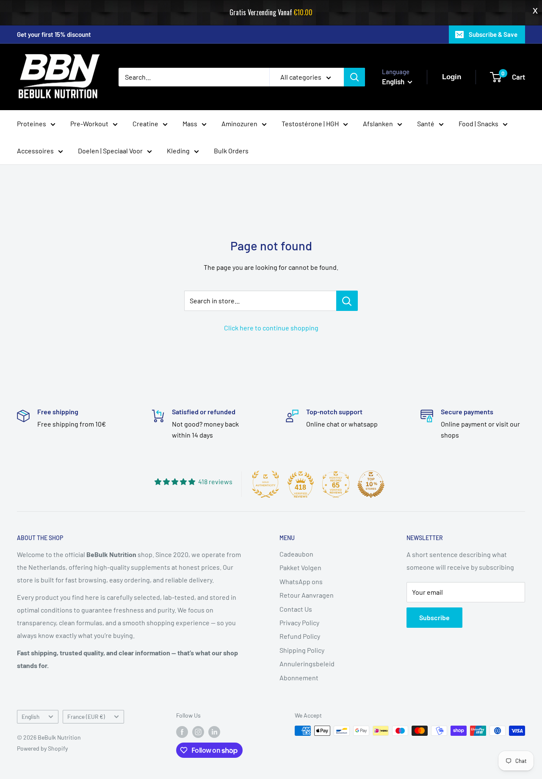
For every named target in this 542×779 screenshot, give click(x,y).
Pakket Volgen (300, 567)
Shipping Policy (301, 650)
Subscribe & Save (493, 34)
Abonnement (298, 678)
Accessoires (35, 151)
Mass (190, 123)
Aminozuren (239, 123)
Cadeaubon (296, 554)
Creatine (145, 123)
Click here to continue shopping (271, 328)
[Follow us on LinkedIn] (214, 731)
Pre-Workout (89, 123)
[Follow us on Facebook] (182, 731)
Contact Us (295, 609)
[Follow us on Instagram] (198, 731)
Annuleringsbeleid (307, 664)
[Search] (354, 77)
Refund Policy (299, 636)
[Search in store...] (347, 301)
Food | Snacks (478, 123)
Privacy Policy (299, 622)
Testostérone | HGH (310, 123)
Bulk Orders (231, 151)
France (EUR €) (86, 716)
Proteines (31, 123)
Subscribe (434, 617)
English (30, 716)
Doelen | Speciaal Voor (110, 151)
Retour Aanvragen (306, 595)
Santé (425, 123)
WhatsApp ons (301, 581)
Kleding (178, 151)
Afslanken (378, 123)
